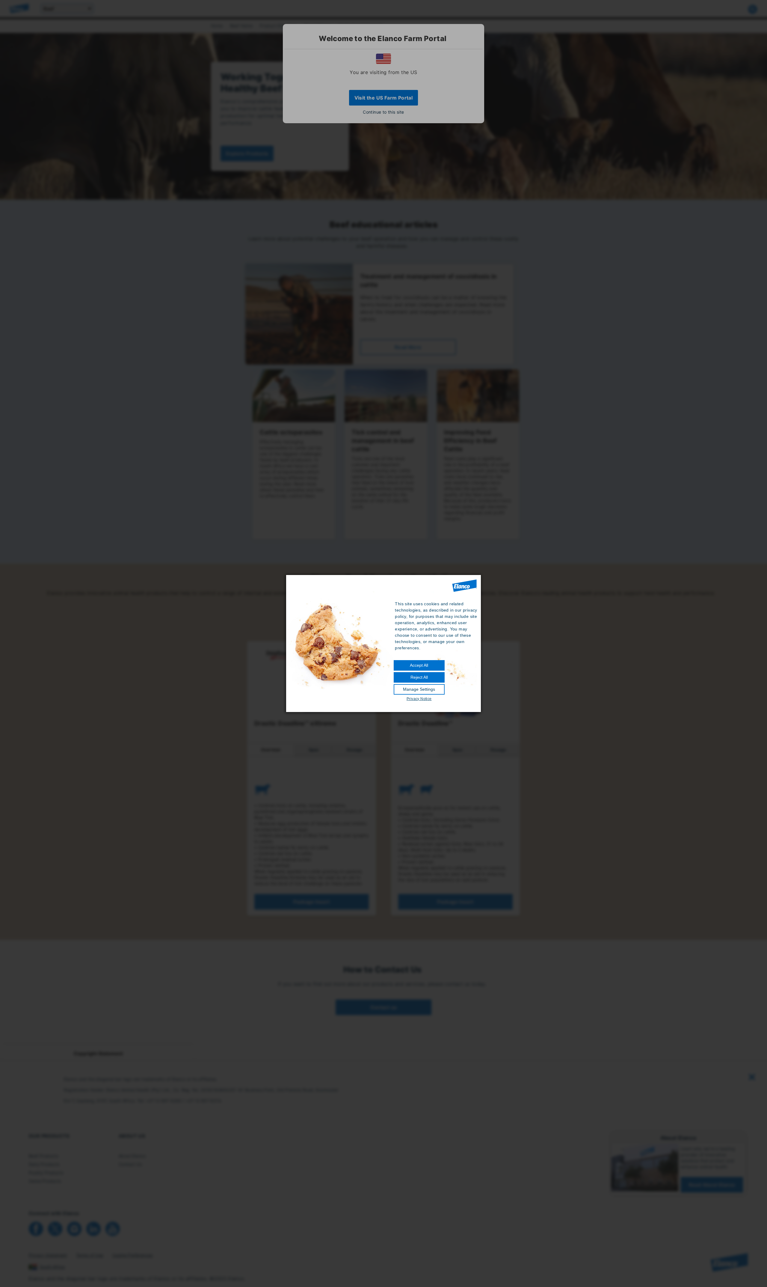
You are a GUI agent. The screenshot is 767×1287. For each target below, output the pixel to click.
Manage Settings (419, 689)
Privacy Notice (419, 699)
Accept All (419, 665)
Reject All (419, 677)
